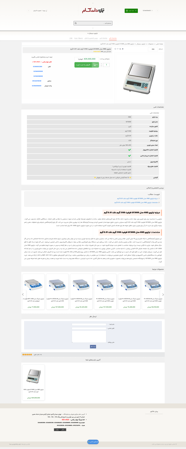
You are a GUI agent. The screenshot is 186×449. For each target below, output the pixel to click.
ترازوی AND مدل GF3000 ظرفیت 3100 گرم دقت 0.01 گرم (117, 44)
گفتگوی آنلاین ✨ (93, 442)
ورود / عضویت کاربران (39, 11)
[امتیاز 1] (22, 354)
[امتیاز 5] (26, 354)
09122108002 (68, 425)
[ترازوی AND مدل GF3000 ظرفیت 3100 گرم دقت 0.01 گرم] (139, 77)
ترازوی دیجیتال (140, 44)
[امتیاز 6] (27, 354)
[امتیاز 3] (24, 354)
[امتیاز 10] (31, 354)
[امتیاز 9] (30, 354)
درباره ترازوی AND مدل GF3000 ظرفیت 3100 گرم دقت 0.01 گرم (137, 198)
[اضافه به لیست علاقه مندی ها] (117, 49)
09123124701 (76, 425)
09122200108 (60, 425)
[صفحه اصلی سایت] (93, 10)
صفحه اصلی (159, 44)
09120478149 (36, 81)
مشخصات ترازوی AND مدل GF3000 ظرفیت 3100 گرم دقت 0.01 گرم (136, 202)
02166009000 (38, 71)
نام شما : (111, 324)
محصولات (151, 44)
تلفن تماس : (110, 328)
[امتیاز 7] (28, 354)
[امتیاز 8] (29, 354)
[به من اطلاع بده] (123, 49)
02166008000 (38, 76)
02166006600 (148, 11)
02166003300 (37, 67)
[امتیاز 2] (23, 354)
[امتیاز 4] (25, 354)
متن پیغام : (110, 342)
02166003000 (41, 423)
